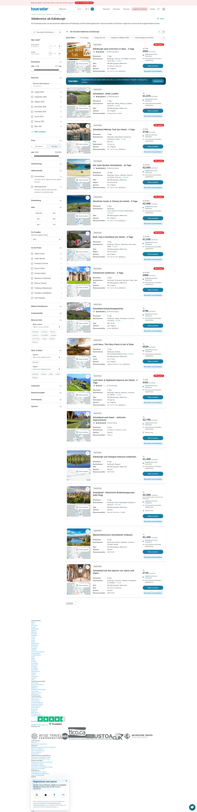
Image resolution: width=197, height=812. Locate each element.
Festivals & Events (41, 263)
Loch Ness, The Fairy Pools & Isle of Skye (113, 344)
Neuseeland (35, 643)
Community (35, 754)
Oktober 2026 (39, 102)
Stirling (44, 339)
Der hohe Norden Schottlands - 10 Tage (112, 165)
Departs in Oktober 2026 (120, 38)
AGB (32, 811)
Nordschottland (112, 182)
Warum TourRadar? (37, 749)
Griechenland (35, 653)
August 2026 (39, 92)
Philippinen (34, 645)
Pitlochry (35, 342)
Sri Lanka (34, 647)
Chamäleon (35, 686)
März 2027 (38, 126)
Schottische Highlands (114, 66)
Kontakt (152, 9)
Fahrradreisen (35, 701)
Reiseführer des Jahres (38, 772)
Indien (33, 638)
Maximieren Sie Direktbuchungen (42, 767)
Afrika (33, 622)
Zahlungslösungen (37, 763)
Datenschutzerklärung (39, 805)
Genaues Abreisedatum (41, 83)
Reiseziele (106, 9)
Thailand (34, 648)
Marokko (34, 632)
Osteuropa (34, 665)
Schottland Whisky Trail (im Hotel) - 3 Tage (114, 129)
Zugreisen (34, 711)
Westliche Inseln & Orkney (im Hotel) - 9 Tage (115, 201)
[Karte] (163, 31)
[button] (153, 55)
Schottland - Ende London (105, 94)
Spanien (34, 673)
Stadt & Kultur (41, 14)
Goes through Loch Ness (144, 38)
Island (33, 658)
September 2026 (40, 97)
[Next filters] (163, 38)
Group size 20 (100, 38)
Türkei (33, 675)
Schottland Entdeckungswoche (108, 308)
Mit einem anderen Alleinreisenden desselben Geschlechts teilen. (45, 191)
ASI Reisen (34, 683)
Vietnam (34, 650)
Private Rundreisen (37, 716)
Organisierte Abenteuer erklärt (41, 757)
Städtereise (49, 14)
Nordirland (118, 430)
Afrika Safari (35, 699)
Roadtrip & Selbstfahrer (43, 293)
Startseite (33, 14)
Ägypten (34, 630)
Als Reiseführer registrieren (40, 773)
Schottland (110, 430)
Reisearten (116, 9)
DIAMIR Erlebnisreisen (38, 689)
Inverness (35, 335)
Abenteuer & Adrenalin (42, 278)
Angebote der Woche (140, 9)
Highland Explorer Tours (115, 364)
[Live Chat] (192, 807)
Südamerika (35, 629)
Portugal (34, 666)
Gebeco (109, 435)
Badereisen (35, 712)
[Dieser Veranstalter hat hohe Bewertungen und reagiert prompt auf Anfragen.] (120, 113)
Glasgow (53, 335)
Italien (33, 660)
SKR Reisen (35, 694)
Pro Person (38, 146)
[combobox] (46, 327)
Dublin (51, 374)
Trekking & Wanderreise (43, 288)
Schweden (34, 670)
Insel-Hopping (39, 298)
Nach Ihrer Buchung (37, 750)
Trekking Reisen (36, 706)
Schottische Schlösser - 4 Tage (108, 273)
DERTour (34, 688)
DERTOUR (110, 472)
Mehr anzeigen (40, 132)
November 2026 (40, 107)
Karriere (39, 744)
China (33, 637)
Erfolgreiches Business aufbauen (42, 762)
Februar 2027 (39, 121)
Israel (33, 640)
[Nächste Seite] (75, 601)
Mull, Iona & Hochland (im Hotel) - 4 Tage (113, 237)
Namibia (34, 634)
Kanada (33, 678)
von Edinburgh (57, 14)
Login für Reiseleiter (37, 775)
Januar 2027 (39, 116)
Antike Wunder (39, 258)
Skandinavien (35, 671)
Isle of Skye (36, 339)
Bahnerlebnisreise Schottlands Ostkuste (112, 535)
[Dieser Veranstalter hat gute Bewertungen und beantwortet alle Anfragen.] (123, 512)
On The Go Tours (113, 71)
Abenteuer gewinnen (43, 747)
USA (32, 679)
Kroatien (34, 661)
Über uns (34, 742)
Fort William (44, 335)
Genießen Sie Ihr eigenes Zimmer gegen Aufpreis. (47, 181)
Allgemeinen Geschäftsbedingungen (50, 803)
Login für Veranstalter (38, 768)
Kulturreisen (35, 707)
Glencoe (52, 332)
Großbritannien (36, 655)
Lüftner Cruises (36, 693)
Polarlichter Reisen (37, 704)
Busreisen (34, 709)
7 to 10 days (84, 38)
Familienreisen (36, 714)
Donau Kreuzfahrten (37, 652)
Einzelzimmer (39, 176)
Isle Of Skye (111, 359)
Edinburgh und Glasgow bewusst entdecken (114, 457)
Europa (33, 627)
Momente (126, 9)
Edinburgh (35, 332)
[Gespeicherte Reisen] (158, 9)
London (58, 374)
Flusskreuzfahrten (37, 702)
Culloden (51, 339)
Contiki (109, 328)
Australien (34, 625)
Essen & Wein (39, 268)
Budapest (35, 377)
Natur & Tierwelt (40, 283)
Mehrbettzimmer (40, 187)
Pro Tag (54, 146)
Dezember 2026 (40, 112)
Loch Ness (44, 332)
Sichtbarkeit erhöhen (38, 765)
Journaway (34, 691)
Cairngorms (111, 144)
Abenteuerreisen (36, 697)
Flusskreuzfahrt (40, 273)
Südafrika (34, 635)
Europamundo (111, 113)
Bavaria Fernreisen (113, 512)
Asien (33, 624)
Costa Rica (34, 676)
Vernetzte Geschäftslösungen (40, 759)
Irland (124, 430)
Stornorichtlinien (36, 752)
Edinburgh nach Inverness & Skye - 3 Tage (113, 49)
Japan (33, 642)
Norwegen (34, 663)
